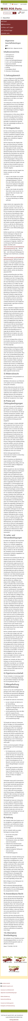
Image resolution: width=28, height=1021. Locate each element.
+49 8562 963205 (6, 983)
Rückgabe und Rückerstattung (8, 1005)
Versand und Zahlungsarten (7, 1003)
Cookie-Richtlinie (9, 1017)
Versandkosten (20, 1015)
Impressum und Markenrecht (7, 990)
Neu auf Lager (8, 27)
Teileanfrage (7, 30)
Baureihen (6, 24)
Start (5, 21)
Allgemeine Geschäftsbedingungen (9, 992)
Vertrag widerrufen (14, 1019)
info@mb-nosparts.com (7, 986)
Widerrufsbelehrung (5, 996)
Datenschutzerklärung (6, 999)
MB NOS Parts (19, 1017)
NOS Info (6, 33)
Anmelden (24, 4)
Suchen (14, 13)
